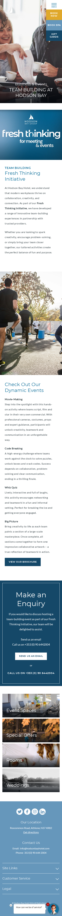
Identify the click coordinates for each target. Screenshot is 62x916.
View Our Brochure (23, 562)
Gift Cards (54, 35)
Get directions (31, 832)
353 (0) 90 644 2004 (35, 852)
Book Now (54, 14)
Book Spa (54, 25)
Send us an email (31, 656)
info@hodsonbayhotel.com (34, 848)
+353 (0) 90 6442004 (40, 673)
